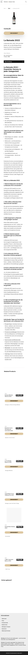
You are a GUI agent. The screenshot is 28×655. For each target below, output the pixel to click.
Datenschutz (4, 624)
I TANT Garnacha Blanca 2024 (9, 560)
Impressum (4, 628)
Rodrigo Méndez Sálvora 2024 (9, 395)
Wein (9, 8)
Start (5, 8)
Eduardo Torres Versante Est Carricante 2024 (9, 429)
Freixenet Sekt (5, 622)
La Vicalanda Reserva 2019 (8, 461)
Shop (3, 620)
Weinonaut (4, 618)
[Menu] (1, 2)
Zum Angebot (14, 33)
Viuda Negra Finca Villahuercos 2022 (9, 494)
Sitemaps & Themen (6, 626)
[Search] (26, 2)
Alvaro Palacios (7, 53)
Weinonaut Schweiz (6, 630)
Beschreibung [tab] (8, 61)
